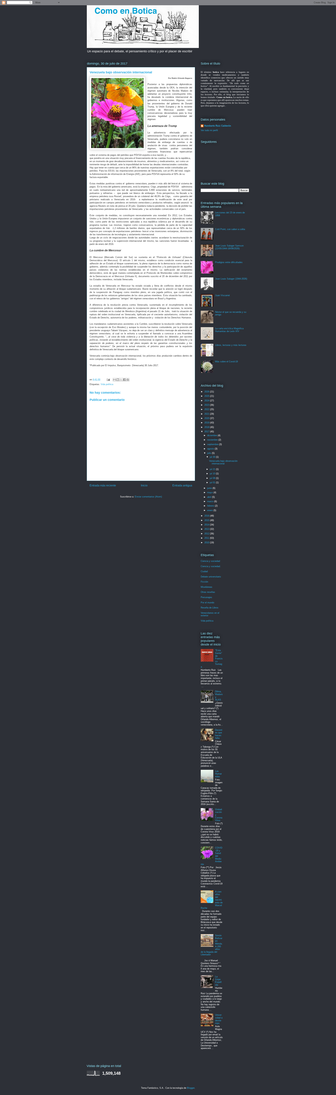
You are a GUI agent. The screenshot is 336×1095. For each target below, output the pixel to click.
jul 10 (213, 473)
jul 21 (213, 469)
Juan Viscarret (222, 295)
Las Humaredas (218, 774)
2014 (207, 524)
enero (210, 510)
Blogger (190, 1088)
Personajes (206, 597)
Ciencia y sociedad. (211, 566)
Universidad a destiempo (218, 1019)
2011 (207, 538)
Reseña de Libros (209, 607)
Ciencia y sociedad (210, 561)
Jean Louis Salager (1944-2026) (231, 278)
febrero (211, 505)
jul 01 (213, 482)
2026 (207, 391)
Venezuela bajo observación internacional (223, 462)
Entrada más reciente (103, 485)
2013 (207, 529)
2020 (207, 418)
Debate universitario (211, 576)
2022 (207, 409)
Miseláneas (206, 587)
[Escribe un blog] (118, 379)
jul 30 (213, 457)
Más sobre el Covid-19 (226, 361)
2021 (207, 414)
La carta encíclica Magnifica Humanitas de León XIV (229, 330)
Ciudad (204, 571)
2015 (207, 520)
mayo (210, 492)
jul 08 (213, 478)
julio (209, 453)
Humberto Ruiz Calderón (217, 125)
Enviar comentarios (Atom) (148, 496)
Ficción (204, 581)
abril (209, 497)
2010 (207, 542)
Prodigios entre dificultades (229, 262)
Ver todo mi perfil (209, 130)
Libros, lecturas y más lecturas (230, 345)
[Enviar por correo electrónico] (114, 379)
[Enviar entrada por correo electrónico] (108, 379)
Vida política (107, 384)
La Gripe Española (218, 980)
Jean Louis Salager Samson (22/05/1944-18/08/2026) (229, 247)
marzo (210, 501)
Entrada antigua (182, 485)
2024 (207, 400)
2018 (207, 427)
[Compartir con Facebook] (124, 379)
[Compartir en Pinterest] (128, 379)
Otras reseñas (208, 592)
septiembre (213, 444)
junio (210, 488)
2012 (207, 533)
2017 (207, 431)
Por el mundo (207, 602)
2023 (207, 405)
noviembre (212, 439)
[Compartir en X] (121, 379)
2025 (207, 396)
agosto (211, 448)
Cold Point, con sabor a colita (230, 229)
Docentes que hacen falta (218, 734)
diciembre (212, 435)
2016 (207, 515)
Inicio (144, 485)
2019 (207, 422)
